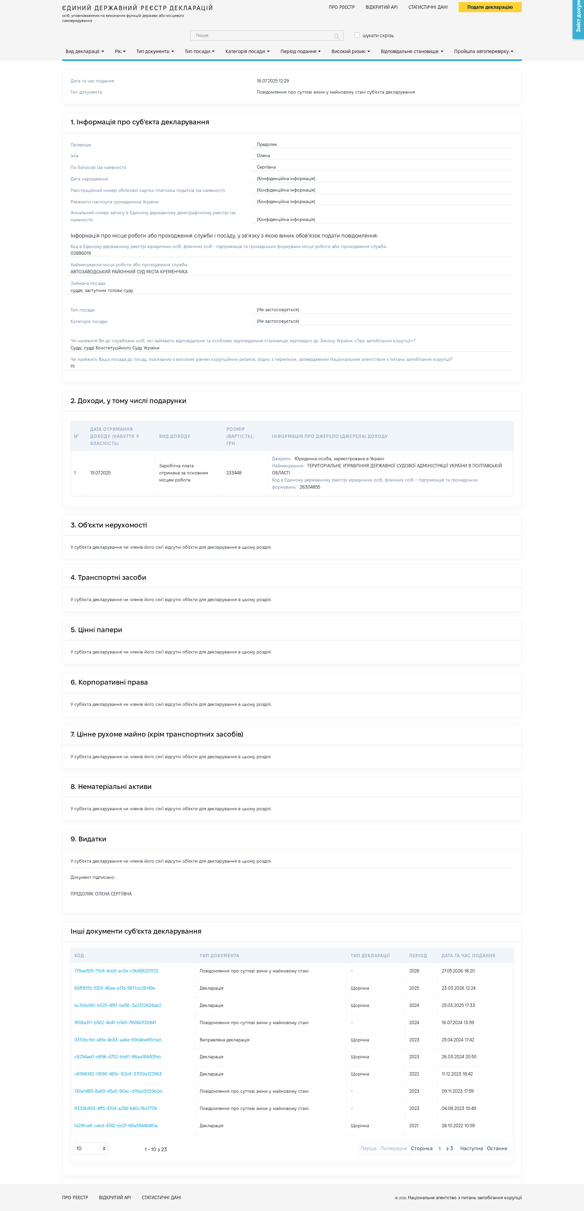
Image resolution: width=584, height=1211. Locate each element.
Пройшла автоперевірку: (482, 51)
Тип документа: (153, 51)
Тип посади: (198, 51)
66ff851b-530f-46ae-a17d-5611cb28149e (114, 988)
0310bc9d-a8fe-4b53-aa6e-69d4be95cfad (117, 1039)
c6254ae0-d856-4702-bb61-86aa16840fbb (117, 1056)
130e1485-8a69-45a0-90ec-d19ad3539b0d (118, 1091)
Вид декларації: (83, 51)
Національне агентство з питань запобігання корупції (465, 1197)
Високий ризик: (349, 51)
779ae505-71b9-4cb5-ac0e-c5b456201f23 (116, 970)
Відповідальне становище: (410, 51)
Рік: (118, 51)
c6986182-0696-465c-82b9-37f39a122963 (118, 1073)
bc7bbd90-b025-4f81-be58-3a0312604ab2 (117, 1005)
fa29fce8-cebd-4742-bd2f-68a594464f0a (115, 1125)
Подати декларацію (490, 7)
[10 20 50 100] (91, 1148)
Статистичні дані (428, 7)
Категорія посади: (245, 51)
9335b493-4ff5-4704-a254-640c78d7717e (115, 1108)
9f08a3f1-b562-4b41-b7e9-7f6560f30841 (115, 1022)
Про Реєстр (342, 7)
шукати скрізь (378, 35)
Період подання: (299, 51)
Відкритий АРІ (382, 7)
